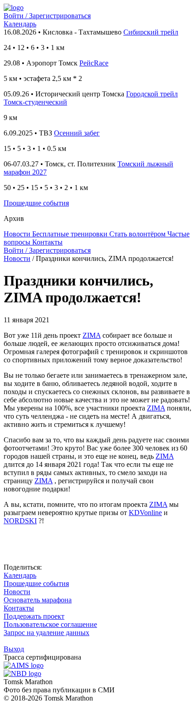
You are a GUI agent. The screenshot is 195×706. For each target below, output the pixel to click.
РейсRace (93, 63)
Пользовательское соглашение (50, 624)
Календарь (20, 24)
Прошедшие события (36, 203)
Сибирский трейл (150, 32)
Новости (17, 258)
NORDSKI (20, 521)
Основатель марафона (38, 600)
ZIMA (92, 335)
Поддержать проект (34, 616)
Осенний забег (77, 133)
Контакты (19, 608)
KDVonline (145, 512)
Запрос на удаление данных (46, 632)
